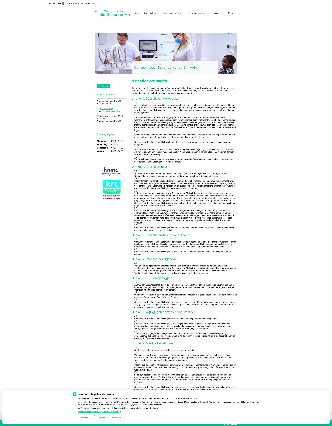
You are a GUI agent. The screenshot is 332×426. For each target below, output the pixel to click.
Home (136, 13)
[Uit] (64, 3)
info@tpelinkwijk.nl (111, 111)
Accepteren (116, 418)
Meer (230, 13)
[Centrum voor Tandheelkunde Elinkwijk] (112, 13)
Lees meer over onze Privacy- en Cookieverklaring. (99, 412)
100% (87, 3)
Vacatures (218, 13)
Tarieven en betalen (172, 13)
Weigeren (101, 418)
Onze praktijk (150, 13)
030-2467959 (106, 108)
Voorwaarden (231, 424)
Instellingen (86, 418)
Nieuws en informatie (197, 13)
